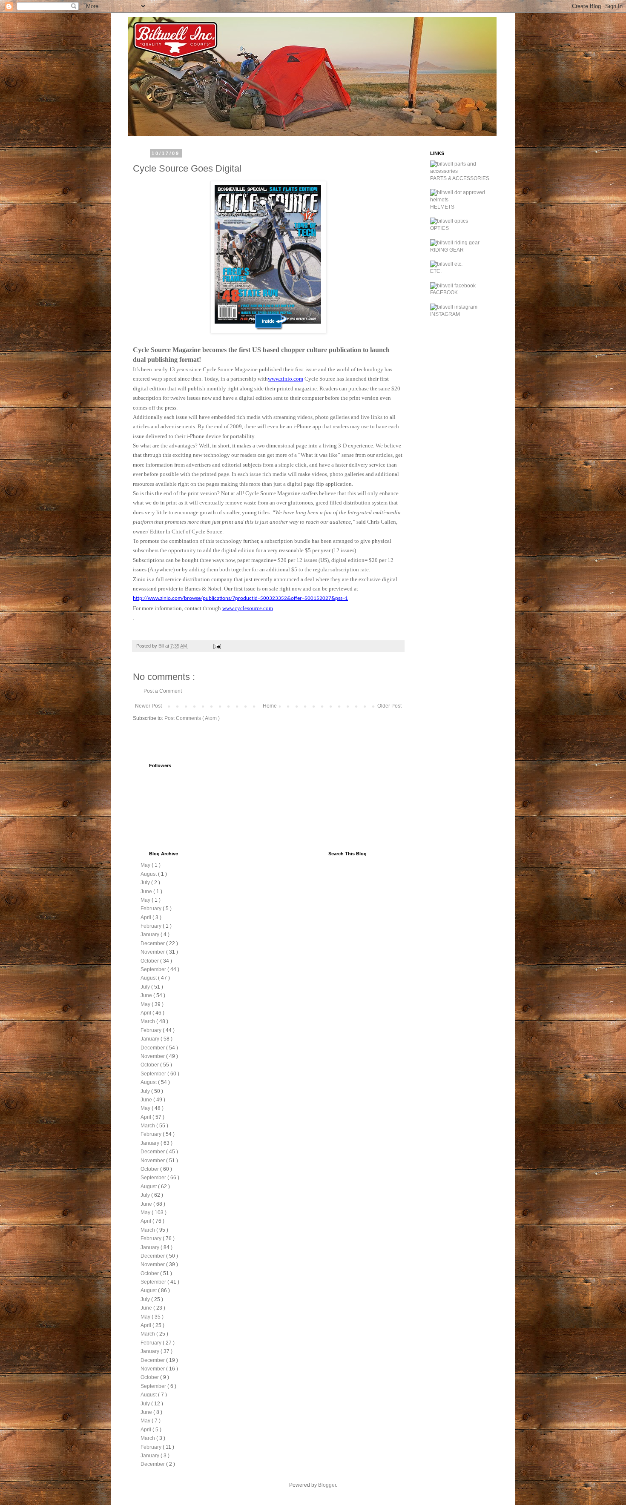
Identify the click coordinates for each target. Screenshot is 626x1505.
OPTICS (439, 228)
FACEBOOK (444, 292)
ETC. (436, 271)
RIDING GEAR (447, 250)
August (149, 874)
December (153, 943)
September (154, 969)
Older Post (389, 706)
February (152, 909)
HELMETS (442, 207)
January (151, 934)
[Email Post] (216, 645)
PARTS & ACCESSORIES (459, 178)
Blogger (327, 1485)
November (153, 952)
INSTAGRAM (445, 314)
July (146, 883)
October (150, 961)
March (148, 1021)
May (146, 865)
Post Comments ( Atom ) (192, 718)
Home (270, 706)
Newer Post (148, 706)
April (146, 917)
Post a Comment (163, 691)
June (147, 891)
